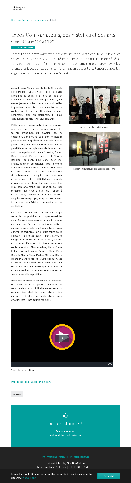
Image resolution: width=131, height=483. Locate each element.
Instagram (76, 434)
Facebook (53, 434)
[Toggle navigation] (118, 8)
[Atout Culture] (82, 434)
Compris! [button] (109, 476)
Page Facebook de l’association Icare (31, 381)
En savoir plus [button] (28, 477)
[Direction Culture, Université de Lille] (18, 8)
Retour (17, 394)
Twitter (65, 434)
